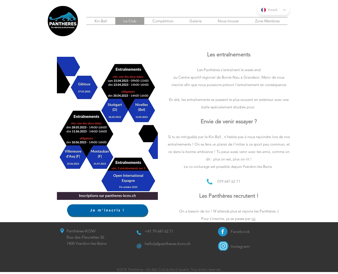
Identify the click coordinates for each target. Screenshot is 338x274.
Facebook (240, 231)
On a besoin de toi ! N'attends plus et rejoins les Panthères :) (229, 211)
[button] (100, 21)
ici (253, 218)
